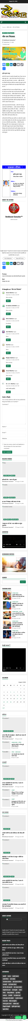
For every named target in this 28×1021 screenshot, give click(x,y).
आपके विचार (6, 497)
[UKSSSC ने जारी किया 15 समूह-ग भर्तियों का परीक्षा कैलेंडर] (14, 847)
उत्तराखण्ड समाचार (15, 601)
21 (17, 698)
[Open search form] (25, 22)
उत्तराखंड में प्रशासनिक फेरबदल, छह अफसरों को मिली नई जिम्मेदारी (7, 625)
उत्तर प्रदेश (12, 979)
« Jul (3, 708)
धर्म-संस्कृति (14, 990)
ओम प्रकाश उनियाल (17, 981)
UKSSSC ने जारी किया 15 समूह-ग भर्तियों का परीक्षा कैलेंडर (7, 605)
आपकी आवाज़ (15, 976)
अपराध (9, 976)
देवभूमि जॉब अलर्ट (6, 990)
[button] (2, 22)
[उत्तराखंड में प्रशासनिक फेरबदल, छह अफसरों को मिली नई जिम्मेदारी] (14, 894)
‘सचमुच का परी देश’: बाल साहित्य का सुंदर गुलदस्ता (12, 524)
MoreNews (23, 1015)
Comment (5, 404)
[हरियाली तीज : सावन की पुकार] (14, 469)
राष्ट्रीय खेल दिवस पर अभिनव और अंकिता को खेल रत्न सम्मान (7, 634)
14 (17, 695)
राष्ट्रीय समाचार (10, 731)
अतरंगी (4, 976)
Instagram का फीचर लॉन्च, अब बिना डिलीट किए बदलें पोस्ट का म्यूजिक (6, 803)
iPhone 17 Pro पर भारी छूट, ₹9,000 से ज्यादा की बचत (6, 793)
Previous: (13, 275)
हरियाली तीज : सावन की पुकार (9, 479)
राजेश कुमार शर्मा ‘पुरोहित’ (8, 998)
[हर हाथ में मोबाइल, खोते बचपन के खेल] (14, 491)
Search (4, 577)
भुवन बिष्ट (18, 992)
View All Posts (20, 258)
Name (4, 426)
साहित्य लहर (5, 33)
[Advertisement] (14, 148)
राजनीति (10, 995)
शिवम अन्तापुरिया (12, 1001)
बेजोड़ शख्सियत (10, 992)
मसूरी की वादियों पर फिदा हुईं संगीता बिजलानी (6, 745)
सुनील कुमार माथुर (11, 33)
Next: (6, 280)
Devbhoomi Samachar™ (10, 40)
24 (4, 702)
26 (10, 702)
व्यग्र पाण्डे (5, 1001)
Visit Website (8, 258)
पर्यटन (20, 990)
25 (7, 702)
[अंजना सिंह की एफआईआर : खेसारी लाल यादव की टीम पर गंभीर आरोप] (14, 725)
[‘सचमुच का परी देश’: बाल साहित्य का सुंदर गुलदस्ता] (14, 513)
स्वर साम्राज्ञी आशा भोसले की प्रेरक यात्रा (6, 755)
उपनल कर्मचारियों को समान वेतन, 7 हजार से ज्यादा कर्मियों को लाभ (7, 615)
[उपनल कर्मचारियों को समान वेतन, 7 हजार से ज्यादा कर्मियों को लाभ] (14, 773)
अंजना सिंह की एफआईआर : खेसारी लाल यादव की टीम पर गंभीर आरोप (14, 736)
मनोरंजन (5, 731)
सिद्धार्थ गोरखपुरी (6, 1006)
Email (4, 432)
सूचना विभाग (5, 1009)
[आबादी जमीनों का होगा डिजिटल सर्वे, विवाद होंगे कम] (14, 823)
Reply (8, 300)
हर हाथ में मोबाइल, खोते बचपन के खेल (11, 501)
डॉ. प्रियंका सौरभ (6, 475)
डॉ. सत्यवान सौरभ (18, 987)
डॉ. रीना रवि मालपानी (7, 987)
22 (20, 698)
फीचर (5, 519)
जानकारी (20, 611)
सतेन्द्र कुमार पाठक (7, 1003)
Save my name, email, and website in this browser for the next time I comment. (14, 446)
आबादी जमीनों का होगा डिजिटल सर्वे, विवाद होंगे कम (7, 596)
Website (4, 438)
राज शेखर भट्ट (17, 995)
